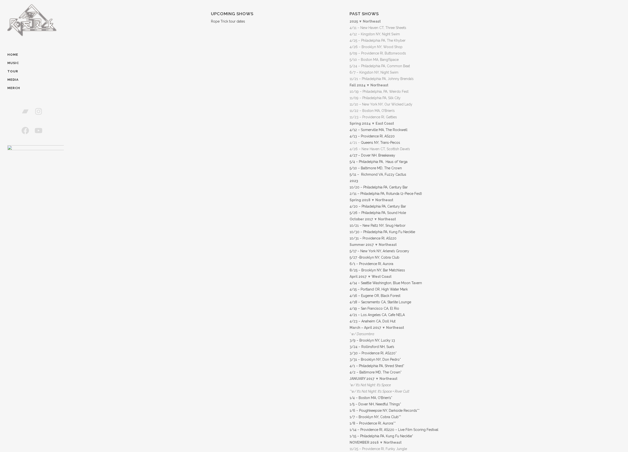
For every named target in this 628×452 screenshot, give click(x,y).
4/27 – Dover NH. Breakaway (372, 155)
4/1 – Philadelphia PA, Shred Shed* (377, 366)
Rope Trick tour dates (228, 21)
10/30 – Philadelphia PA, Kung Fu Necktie (382, 232)
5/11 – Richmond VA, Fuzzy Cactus (378, 174)
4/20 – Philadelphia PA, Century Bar (378, 206)
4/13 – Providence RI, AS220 (372, 136)
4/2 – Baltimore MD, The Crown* (376, 372)
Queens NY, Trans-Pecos (380, 143)
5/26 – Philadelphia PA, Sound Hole (378, 213)
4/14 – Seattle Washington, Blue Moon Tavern (386, 283)
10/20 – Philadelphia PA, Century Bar (379, 187)
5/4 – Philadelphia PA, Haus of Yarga (378, 162)
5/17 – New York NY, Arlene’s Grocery (379, 251)
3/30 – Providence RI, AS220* (373, 353)
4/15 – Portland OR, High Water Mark (379, 289)
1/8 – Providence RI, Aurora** (373, 423)
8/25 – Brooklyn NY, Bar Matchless (377, 270)
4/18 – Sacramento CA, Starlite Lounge (380, 302)
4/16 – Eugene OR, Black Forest (375, 296)
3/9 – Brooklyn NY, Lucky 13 (372, 340)
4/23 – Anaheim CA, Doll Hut (372, 321)
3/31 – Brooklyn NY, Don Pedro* (375, 359)
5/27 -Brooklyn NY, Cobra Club (374, 257)
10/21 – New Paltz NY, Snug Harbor (378, 225)
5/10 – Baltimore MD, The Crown (376, 168)
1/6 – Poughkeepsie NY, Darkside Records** (384, 410)
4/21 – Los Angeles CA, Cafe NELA (377, 315)
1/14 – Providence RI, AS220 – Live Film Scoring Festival (394, 430)
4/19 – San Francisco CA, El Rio (374, 308)
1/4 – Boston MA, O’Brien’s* (371, 398)
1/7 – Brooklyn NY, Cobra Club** (375, 417)
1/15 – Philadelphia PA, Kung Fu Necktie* (381, 436)
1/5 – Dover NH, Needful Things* (375, 404)
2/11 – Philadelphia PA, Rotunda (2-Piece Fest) (386, 194)
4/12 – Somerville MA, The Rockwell (378, 130)
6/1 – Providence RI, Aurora (371, 264)
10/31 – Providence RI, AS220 (373, 238)
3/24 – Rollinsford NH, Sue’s (372, 347)
